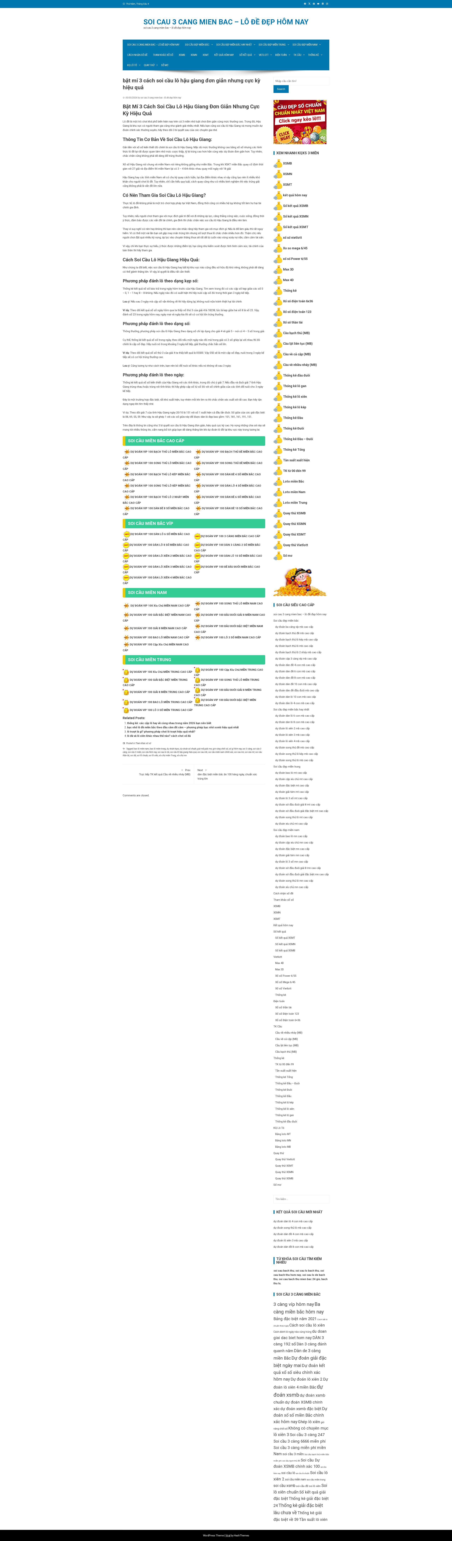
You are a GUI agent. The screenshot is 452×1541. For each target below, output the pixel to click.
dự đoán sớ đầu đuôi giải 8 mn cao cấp (298, 868)
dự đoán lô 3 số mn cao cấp (291, 861)
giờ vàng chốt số (220, 749)
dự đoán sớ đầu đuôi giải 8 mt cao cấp (297, 804)
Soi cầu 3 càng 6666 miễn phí (299, 1441)
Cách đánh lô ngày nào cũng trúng (292, 1331)
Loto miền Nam (294, 492)
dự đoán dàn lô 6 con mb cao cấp (294, 715)
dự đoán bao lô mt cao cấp (291, 772)
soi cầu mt (249, 752)
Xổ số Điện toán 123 (287, 1013)
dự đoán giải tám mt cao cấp (292, 791)
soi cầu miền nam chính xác (220, 752)
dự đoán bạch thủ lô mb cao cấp (294, 646)
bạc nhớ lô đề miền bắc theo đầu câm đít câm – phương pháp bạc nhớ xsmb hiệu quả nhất (183, 727)
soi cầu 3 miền (134, 752)
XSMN (194, 55)
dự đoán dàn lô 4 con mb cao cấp (294, 703)
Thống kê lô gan (294, 386)
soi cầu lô (288, 1473)
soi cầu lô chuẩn (302, 1473)
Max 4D (288, 280)
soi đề (133, 755)
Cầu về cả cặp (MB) (297, 354)
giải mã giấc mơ (204, 749)
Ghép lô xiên (309, 1421)
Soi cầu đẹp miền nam (305, 44)
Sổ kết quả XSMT (295, 227)
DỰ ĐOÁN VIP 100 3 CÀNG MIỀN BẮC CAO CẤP (230, 536)
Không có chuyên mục (308, 1428)
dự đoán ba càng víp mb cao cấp (294, 626)
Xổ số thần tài (293, 322)
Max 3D (288, 269)
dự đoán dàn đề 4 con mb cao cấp (295, 665)
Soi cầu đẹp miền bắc (197, 44)
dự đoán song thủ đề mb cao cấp (294, 747)
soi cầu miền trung (316, 1479)
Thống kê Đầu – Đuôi (298, 439)
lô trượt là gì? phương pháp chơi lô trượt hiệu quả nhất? (161, 731)
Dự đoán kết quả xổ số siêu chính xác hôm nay (299, 1372)
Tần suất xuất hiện (296, 460)
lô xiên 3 (281, 1434)
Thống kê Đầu (293, 418)
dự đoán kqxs (173, 749)
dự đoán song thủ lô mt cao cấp (294, 817)
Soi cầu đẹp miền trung (272, 44)
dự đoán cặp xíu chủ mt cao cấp (294, 779)
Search (281, 89)
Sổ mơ (164, 65)
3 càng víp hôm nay (293, 1304)
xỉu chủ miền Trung (167, 755)
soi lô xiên (153, 755)
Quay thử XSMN (294, 524)
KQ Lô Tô (132, 65)
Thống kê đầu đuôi (296, 375)
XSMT (206, 55)
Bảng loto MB (283, 1146)
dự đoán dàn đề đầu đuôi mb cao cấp (297, 690)
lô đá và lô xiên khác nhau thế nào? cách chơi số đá (159, 735)
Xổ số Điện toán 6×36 (287, 1020)
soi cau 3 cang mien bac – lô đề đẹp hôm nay (226, 22)
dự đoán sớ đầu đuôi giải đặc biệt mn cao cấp (302, 874)
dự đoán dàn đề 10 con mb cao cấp (296, 684)
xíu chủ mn (182, 755)
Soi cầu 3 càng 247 (307, 1434)
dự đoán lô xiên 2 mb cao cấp (292, 728)
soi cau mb (202, 752)
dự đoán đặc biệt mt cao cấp (292, 785)
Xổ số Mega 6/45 (285, 982)
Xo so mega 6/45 (295, 248)
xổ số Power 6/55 (295, 259)
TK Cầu (297, 55)
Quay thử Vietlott (295, 545)
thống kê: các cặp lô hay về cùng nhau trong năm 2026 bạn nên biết (169, 723)
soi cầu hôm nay (149, 752)
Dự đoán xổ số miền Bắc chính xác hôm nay (300, 1415)
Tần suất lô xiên (313, 1519)
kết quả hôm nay (295, 195)
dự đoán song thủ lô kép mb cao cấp (296, 753)
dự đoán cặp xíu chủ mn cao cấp (294, 842)
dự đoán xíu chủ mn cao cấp (291, 887)
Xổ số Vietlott (283, 988)
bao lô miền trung (158, 749)
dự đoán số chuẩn (188, 749)
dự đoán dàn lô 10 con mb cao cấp (295, 696)
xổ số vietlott (292, 237)
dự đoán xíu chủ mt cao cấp (291, 823)
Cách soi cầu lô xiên (307, 1325)
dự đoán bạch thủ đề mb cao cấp (294, 633)
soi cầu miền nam (295, 1479)
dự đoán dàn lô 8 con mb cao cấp (294, 722)
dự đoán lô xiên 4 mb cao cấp (292, 741)
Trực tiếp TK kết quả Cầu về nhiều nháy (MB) (164, 772)
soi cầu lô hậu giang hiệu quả (183, 752)
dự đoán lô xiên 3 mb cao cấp (292, 734)
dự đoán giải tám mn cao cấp (292, 855)
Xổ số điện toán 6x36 (298, 301)
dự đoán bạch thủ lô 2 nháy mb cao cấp (298, 652)
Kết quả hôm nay (224, 55)
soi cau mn (239, 752)
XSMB (182, 55)
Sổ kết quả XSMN (295, 216)
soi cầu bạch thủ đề (291, 1461)
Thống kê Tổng (294, 449)
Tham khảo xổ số (163, 55)
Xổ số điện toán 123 (297, 312)
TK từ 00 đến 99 (294, 471)
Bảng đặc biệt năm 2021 (295, 1318)
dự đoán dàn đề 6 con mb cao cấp (295, 671)
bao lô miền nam (141, 749)
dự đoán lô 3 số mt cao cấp (291, 798)
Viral (227, 1535)
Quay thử (149, 65)
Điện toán (281, 55)
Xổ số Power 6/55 (285, 975)
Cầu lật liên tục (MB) (298, 343)
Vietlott (264, 55)
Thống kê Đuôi (293, 428)
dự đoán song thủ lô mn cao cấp (294, 880)
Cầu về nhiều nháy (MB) (300, 365)
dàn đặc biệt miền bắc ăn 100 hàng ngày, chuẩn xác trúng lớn (227, 774)
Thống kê (313, 55)
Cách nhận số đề (137, 55)
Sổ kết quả (245, 55)
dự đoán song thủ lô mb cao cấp (294, 760)
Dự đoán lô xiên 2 (306, 1379)
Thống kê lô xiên (295, 396)
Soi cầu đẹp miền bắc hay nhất (234, 44)
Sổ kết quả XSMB (295, 206)
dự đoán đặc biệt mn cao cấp (292, 849)
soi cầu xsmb (284, 1485)
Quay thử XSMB (294, 513)
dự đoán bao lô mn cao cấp (291, 836)
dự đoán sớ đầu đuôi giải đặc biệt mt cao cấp (301, 811)
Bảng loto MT (283, 1134)
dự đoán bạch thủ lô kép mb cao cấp (296, 639)
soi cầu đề (302, 1486)
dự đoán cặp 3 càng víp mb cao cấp (296, 658)
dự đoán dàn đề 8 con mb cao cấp (295, 677)
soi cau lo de (163, 752)
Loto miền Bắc (293, 481)
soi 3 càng (247, 749)
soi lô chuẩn (142, 755)
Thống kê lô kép (294, 407)
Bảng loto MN (283, 1140)
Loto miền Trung (295, 502)
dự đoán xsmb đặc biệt (300, 1408)
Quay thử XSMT (294, 534)
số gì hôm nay (235, 749)
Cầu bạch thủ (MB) (296, 333)
